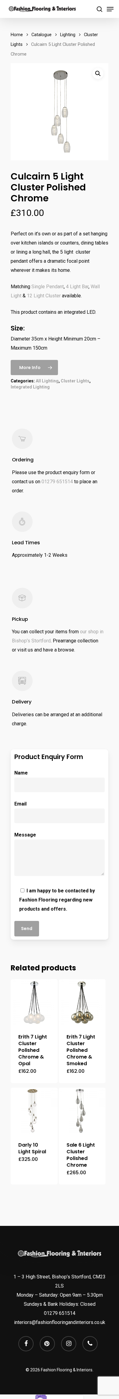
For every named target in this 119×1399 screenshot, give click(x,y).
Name (21, 773)
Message (25, 835)
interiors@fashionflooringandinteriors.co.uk (59, 1322)
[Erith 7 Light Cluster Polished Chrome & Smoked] (82, 1002)
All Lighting (47, 380)
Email (20, 804)
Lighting (67, 34)
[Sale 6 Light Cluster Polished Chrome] (82, 1111)
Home (17, 34)
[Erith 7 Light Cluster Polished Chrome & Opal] (34, 1002)
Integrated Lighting (30, 387)
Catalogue (41, 34)
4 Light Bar (77, 286)
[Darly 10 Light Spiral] (34, 1111)
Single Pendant (47, 286)
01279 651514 (57, 481)
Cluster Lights (75, 380)
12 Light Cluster (44, 296)
